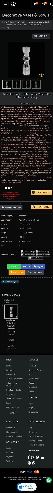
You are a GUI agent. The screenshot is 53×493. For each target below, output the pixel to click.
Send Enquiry (17, 272)
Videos (31, 383)
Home (4, 22)
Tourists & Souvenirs (14, 399)
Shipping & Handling (37, 441)
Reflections (10, 394)
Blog (30, 374)
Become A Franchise (14, 436)
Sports (8, 403)
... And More (11, 413)
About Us (32, 366)
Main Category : (7, 216)
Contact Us (10, 428)
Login (31, 404)
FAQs (30, 428)
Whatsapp (15, 267)
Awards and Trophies (14, 379)
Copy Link (40, 267)
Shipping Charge (35, 272)
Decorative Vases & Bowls (39, 22)
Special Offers (34, 379)
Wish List (9, 461)
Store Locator (11, 432)
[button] (26, 487)
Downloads (33, 387)
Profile (31, 392)
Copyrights (33, 432)
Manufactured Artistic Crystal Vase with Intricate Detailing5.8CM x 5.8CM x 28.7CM (12, 334)
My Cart (9, 457)
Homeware (21, 22)
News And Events (35, 370)
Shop (12, 22)
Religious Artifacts (13, 390)
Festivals (9, 370)
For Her (9, 366)
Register (32, 408)
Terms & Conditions (36, 445)
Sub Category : (7, 220)
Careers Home (34, 412)
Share (27, 267)
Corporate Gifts (12, 407)
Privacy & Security (36, 436)
